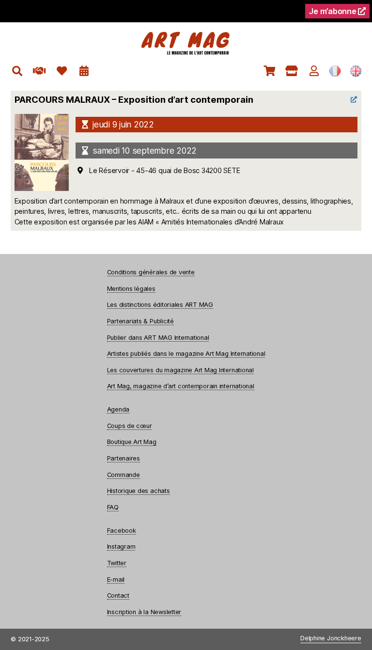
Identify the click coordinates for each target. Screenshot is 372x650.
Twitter (116, 563)
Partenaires (123, 458)
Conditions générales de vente (151, 272)
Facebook (121, 530)
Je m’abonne (333, 11)
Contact (118, 595)
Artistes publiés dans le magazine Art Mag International (186, 353)
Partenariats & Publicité (140, 321)
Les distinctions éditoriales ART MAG (160, 304)
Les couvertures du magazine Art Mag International (180, 370)
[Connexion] (314, 71)
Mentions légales (131, 288)
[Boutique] (291, 71)
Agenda (118, 409)
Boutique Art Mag (131, 441)
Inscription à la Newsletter (144, 612)
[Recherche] (17, 71)
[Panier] (269, 71)
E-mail (116, 579)
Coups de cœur (129, 425)
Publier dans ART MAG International (158, 337)
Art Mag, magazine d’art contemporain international (180, 386)
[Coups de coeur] (61, 71)
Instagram (121, 546)
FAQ (113, 507)
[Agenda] (84, 71)
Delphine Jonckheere (330, 638)
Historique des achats (138, 490)
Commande (123, 474)
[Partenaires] (39, 71)
